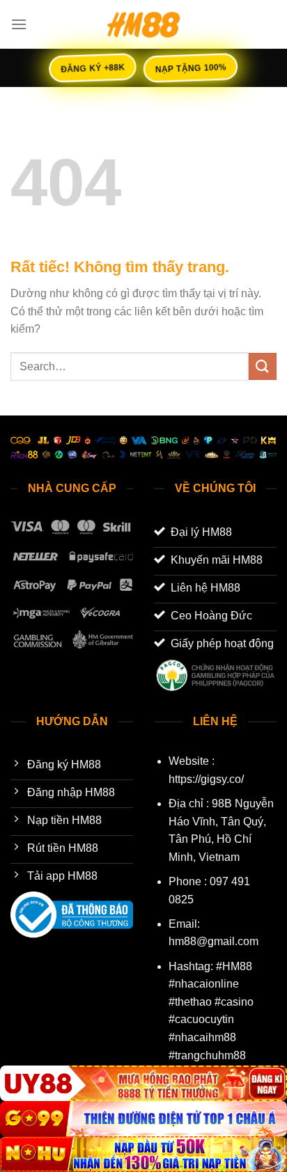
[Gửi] (263, 366)
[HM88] (143, 24)
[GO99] (143, 1119)
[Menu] (18, 24)
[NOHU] (143, 1154)
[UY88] (143, 1083)
